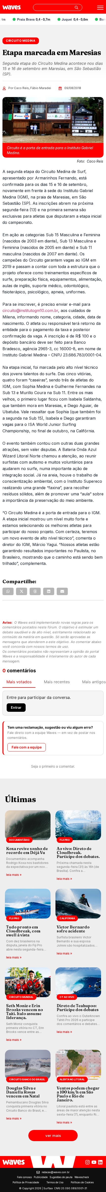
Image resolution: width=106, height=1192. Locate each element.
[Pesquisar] (76, 7)
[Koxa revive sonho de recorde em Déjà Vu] (28, 846)
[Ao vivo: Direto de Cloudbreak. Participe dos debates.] (78, 846)
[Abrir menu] (100, 7)
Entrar (16, 707)
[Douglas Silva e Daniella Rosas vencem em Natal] (28, 1087)
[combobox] (57, 7)
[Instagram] (87, 1162)
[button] (8, 591)
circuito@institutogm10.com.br (30, 310)
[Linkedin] (100, 1162)
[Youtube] (94, 1162)
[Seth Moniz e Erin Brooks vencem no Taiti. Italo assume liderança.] (28, 1005)
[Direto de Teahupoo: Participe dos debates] (78, 1005)
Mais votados (19, 681)
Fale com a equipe (27, 747)
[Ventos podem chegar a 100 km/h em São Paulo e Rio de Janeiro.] (78, 1087)
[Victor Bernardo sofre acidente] (78, 924)
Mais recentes (57, 681)
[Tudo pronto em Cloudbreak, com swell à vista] (28, 924)
